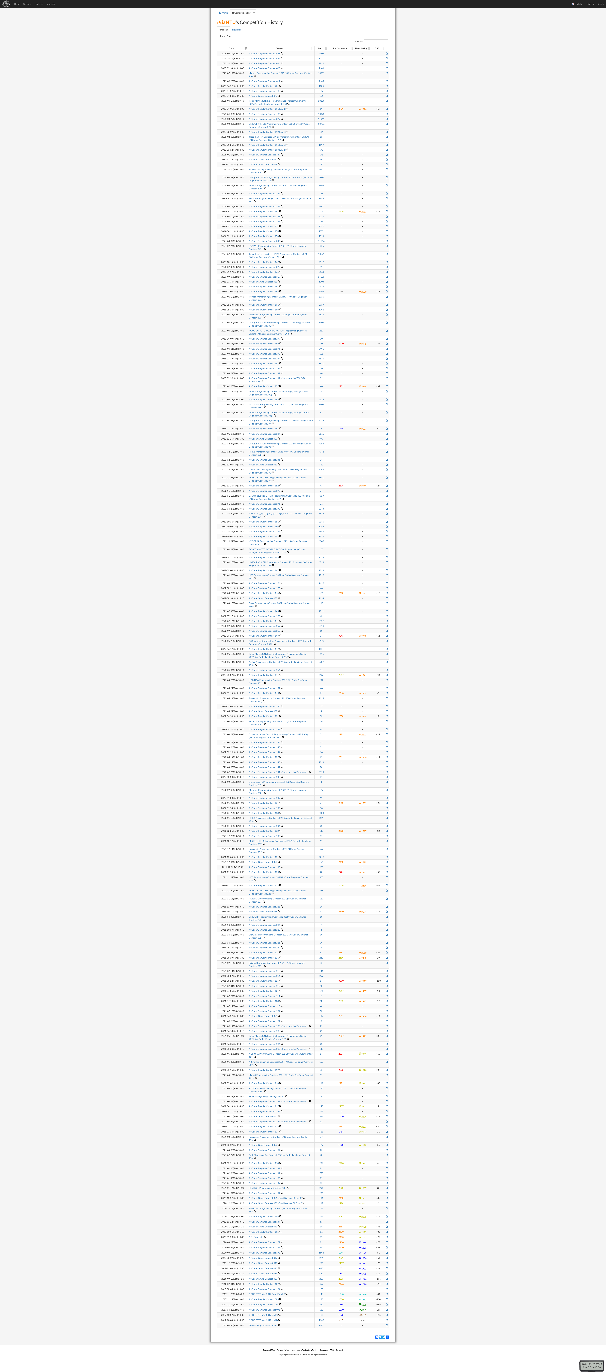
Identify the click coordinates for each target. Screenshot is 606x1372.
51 (321, 734)
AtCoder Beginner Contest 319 (264, 276)
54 (321, 1053)
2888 (321, 813)
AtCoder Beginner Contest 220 (264, 947)
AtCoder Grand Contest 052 (263, 1145)
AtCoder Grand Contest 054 (263, 1016)
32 (321, 747)
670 (321, 149)
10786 (321, 123)
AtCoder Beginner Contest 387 (264, 154)
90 (321, 338)
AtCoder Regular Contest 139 (264, 716)
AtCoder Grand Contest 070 (263, 159)
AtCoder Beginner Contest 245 (264, 747)
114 (321, 132)
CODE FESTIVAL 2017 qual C (263, 1315)
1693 (321, 198)
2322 (321, 399)
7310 (321, 626)
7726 (321, 575)
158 (321, 1088)
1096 (321, 309)
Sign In (601, 4)
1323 (321, 236)
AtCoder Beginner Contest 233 (264, 836)
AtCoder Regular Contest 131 (264, 857)
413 (321, 1131)
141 (321, 971)
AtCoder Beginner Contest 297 (264, 338)
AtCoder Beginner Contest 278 (264, 490)
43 (321, 485)
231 (321, 1188)
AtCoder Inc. (305, 1355)
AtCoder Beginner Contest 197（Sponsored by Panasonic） (279, 1121)
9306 (321, 53)
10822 (321, 114)
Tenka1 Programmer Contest (263, 1325)
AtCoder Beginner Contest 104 (264, 1289)
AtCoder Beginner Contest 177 (264, 1242)
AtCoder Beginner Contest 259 (264, 626)
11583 (321, 221)
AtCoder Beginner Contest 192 (264, 1168)
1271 (321, 58)
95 (321, 1168)
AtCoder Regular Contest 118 (264, 1083)
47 (321, 1126)
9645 (321, 81)
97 (321, 911)
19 (321, 798)
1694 (321, 1252)
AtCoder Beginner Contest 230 (264, 867)
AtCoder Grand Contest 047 (263, 1258)
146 (321, 1294)
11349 (321, 119)
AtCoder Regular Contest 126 (264, 957)
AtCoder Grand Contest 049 (263, 1226)
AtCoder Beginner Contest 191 (264, 1173)
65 (321, 729)
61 (321, 412)
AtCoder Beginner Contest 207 (264, 1021)
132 (321, 1016)
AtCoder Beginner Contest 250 (264, 706)
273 (321, 1263)
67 (321, 593)
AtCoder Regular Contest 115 (264, 1126)
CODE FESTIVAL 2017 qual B (263, 1320)
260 (321, 885)
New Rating (361, 48)
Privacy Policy (283, 1350)
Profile (224, 12)
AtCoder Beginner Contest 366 (264, 216)
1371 (321, 231)
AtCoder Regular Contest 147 (264, 570)
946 (321, 711)
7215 (321, 216)
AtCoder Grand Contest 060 (263, 438)
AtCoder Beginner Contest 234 (264, 826)
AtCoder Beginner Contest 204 (264, 1044)
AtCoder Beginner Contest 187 (264, 1193)
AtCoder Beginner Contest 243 (264, 762)
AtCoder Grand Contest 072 (263, 95)
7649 (321, 68)
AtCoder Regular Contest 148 (264, 557)
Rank (320, 48)
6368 (321, 508)
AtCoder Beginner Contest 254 (264, 670)
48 (321, 1006)
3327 (321, 621)
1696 (321, 583)
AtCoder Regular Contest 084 (264, 1304)
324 (321, 818)
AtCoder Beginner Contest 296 (264, 348)
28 (321, 391)
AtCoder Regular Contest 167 (264, 262)
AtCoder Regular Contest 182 (264, 211)
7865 (321, 185)
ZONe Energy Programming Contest (267, 1096)
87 (321, 1136)
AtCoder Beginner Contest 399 (264, 119)
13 (321, 742)
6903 (321, 322)
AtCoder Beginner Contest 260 (264, 616)
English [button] (578, 4)
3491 (321, 348)
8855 (321, 246)
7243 (321, 469)
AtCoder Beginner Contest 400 (264, 114)
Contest (27, 4)
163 (321, 549)
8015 (321, 296)
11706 (321, 241)
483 (321, 1325)
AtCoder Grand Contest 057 (263, 711)
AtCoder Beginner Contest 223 (264, 929)
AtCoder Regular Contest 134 (264, 802)
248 (321, 1106)
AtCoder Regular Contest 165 (264, 271)
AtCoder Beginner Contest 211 (264, 996)
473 (321, 1268)
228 (321, 1193)
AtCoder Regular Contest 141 (264, 675)
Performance (340, 48)
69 (321, 108)
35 (321, 963)
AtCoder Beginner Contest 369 (264, 193)
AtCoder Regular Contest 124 (264, 991)
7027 (321, 495)
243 (321, 1001)
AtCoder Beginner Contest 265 (264, 588)
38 (321, 986)
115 (321, 1309)
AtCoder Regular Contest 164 (264, 286)
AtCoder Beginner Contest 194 (264, 1150)
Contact (339, 1350)
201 (321, 211)
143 (321, 1048)
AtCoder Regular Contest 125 (264, 980)
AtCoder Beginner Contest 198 (264, 1111)
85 (321, 836)
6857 (321, 531)
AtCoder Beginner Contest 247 (264, 729)
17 (321, 867)
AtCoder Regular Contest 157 (264, 386)
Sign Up (590, 4)
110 (321, 603)
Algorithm (224, 29)
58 (321, 916)
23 (321, 1150)
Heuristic (236, 29)
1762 (321, 526)
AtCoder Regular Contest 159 (264, 343)
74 (321, 802)
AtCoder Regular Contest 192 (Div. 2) (267, 132)
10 (321, 343)
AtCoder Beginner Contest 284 (264, 433)
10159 (321, 100)
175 (321, 1299)
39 (321, 267)
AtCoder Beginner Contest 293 (264, 368)
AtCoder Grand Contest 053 (263, 1116)
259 (321, 975)
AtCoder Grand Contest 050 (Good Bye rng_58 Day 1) (275, 1203)
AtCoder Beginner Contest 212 (264, 986)
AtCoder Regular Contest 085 (264, 1299)
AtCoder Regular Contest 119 (264, 1069)
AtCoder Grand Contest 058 (263, 598)
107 (321, 91)
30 (321, 808)
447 (321, 1273)
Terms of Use (269, 1350)
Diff (377, 48)
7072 (321, 451)
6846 (321, 541)
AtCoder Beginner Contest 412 (264, 81)
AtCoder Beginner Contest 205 (264, 1031)
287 (321, 675)
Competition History (244, 12)
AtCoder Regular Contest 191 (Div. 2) (267, 144)
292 (321, 1304)
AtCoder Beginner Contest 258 (264, 630)
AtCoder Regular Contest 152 (264, 485)
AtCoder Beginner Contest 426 (264, 63)
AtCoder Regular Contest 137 (264, 757)
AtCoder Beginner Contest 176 (264, 1247)
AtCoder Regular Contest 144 (264, 621)
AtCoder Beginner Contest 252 (264, 688)
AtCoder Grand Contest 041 (263, 1263)
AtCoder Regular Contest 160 (264, 309)
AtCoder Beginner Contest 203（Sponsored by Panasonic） (279, 1048)
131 (321, 1198)
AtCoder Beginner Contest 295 (264, 353)
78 (321, 767)
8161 (321, 433)
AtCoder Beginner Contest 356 (264, 221)
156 (321, 862)
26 (321, 503)
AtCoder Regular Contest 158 (264, 363)
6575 (321, 358)
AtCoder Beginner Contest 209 (264, 1011)
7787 (321, 662)
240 (321, 957)
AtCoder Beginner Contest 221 (264, 942)
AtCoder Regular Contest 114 (264, 1131)
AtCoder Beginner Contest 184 (264, 1221)
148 (321, 830)
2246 (321, 857)
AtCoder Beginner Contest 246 (264, 742)
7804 (321, 404)
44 (321, 373)
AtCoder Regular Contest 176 (264, 231)
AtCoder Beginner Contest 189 (264, 1183)
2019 (321, 557)
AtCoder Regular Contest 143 (264, 635)
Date (231, 48)
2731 (321, 611)
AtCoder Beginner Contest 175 (264, 1252)
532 (321, 428)
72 (321, 1178)
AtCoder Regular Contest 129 (264, 885)
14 (321, 980)
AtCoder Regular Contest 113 (264, 1163)
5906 (321, 177)
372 (321, 1116)
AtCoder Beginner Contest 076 (264, 1309)
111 (321, 1083)
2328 (321, 286)
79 (321, 757)
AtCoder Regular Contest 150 (264, 526)
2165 (321, 521)
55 (321, 136)
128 (321, 193)
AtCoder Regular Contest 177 (264, 226)
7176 (321, 641)
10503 (321, 169)
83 (321, 716)
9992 (321, 63)
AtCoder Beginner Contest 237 (264, 798)
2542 (321, 262)
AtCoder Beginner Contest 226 (264, 906)
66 (321, 1231)
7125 (321, 698)
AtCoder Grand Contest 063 (263, 281)
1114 (321, 598)
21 (321, 1242)
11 (321, 841)
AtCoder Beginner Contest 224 (264, 924)
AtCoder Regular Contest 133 (264, 813)
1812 (321, 536)
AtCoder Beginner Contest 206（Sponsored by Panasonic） (279, 1026)
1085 (321, 86)
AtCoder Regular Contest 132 (264, 830)
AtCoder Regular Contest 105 (264, 1231)
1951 (321, 649)
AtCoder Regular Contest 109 (264, 1216)
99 (321, 934)
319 (321, 1216)
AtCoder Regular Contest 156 (264, 399)
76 (321, 849)
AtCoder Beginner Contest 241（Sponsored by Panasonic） (279, 772)
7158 (321, 443)
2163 (321, 271)
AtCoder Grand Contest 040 (263, 1268)
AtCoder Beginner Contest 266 (264, 583)
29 (321, 1026)
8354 (321, 772)
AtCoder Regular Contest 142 (264, 649)
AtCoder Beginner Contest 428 (264, 58)
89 (321, 1075)
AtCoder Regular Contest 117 (264, 1106)
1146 (321, 1320)
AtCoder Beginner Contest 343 (264, 241)
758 (321, 1173)
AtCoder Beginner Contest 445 (264, 53)
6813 (321, 562)
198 (321, 154)
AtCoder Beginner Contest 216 (264, 975)
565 (321, 877)
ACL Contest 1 (256, 1237)
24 (321, 459)
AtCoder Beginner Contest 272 (264, 531)
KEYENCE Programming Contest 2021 (268, 1188)
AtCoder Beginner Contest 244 (264, 752)
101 (321, 353)
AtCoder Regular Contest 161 (264, 304)
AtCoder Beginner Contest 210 (264, 1006)
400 (321, 1315)
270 (321, 159)
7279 (321, 420)
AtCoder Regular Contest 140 (264, 693)
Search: (359, 41)
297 (321, 680)
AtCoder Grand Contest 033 (263, 1273)
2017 (321, 304)
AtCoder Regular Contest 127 (264, 952)
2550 (321, 226)
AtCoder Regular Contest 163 (264, 291)
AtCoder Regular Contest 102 (264, 1284)
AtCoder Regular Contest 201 (264, 86)
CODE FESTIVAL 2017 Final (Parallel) (267, 1294)
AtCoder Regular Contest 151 (264, 521)
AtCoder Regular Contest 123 (264, 1001)
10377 (321, 206)
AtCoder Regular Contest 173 (264, 236)
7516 (321, 654)
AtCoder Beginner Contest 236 (264, 808)
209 (321, 1278)
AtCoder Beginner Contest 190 (264, 1178)
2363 (321, 291)
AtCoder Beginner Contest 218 (264, 971)
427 (321, 1145)
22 (321, 826)
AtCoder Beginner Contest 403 (264, 91)
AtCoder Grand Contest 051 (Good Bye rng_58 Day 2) (275, 1198)
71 (321, 693)
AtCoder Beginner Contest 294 (264, 358)
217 (321, 1203)
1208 (321, 281)
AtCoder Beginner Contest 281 (264, 459)
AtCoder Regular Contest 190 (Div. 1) (267, 149)
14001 (321, 276)
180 (321, 164)
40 (321, 588)
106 (321, 95)
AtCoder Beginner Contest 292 (264, 373)
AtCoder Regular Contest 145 (264, 611)
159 (321, 368)
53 (321, 952)
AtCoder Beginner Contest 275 (264, 508)
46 (321, 386)
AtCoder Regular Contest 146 (264, 593)
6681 (321, 477)
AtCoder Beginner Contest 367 (264, 206)
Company (323, 1350)
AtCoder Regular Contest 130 (264, 872)
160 (321, 706)
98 (321, 1226)
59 (321, 1101)
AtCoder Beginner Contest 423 (264, 68)
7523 (321, 314)
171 (321, 991)
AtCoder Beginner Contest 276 (264, 503)
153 (321, 1061)
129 (321, 790)
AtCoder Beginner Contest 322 (264, 267)
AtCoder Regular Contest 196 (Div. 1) (267, 108)
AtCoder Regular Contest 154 (264, 428)
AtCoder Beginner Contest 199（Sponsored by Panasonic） (279, 1101)
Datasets (50, 4)
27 (321, 635)
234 (321, 1163)
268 (321, 1289)
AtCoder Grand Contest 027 (263, 1278)
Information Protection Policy (304, 1350)
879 (321, 438)
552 (321, 464)
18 (321, 630)
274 (321, 1258)
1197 (321, 144)
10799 (321, 254)
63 (321, 1221)
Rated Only (225, 36)
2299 (321, 570)
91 (321, 777)
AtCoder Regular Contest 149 (264, 536)
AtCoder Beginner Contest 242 (264, 767)
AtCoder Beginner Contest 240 (264, 777)
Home (17, 4)
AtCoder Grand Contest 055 (263, 911)
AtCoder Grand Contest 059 (263, 464)
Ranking (39, 4)
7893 (321, 762)
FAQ (332, 1350)
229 (321, 330)
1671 (321, 363)
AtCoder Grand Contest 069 (263, 164)
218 (321, 1111)
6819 (321, 513)
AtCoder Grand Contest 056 (263, 862)
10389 (321, 73)
